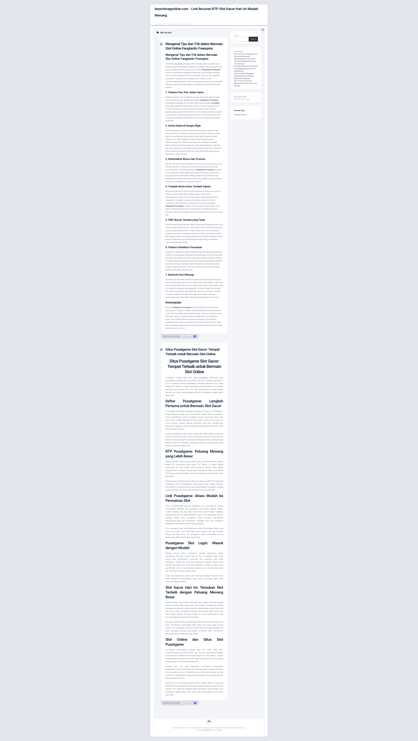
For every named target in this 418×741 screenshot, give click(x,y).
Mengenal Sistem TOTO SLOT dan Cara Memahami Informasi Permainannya (245, 61)
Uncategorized (186, 336)
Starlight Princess (240, 115)
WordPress (208, 730)
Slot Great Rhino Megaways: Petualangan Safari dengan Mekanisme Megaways (244, 76)
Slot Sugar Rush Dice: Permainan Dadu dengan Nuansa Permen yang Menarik (246, 68)
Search (236, 35)
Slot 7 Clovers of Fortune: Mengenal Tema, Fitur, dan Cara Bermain (245, 83)
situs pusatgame (201, 377)
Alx (221, 730)
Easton (177, 703)
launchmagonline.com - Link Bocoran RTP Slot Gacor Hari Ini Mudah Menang (206, 12)
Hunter (177, 336)
